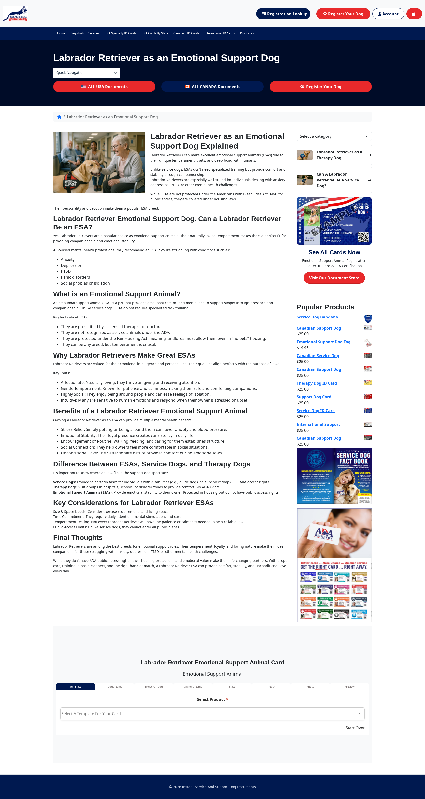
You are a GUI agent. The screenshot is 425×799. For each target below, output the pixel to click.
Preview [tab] (349, 686)
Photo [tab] (310, 686)
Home (61, 33)
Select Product (212, 699)
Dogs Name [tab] (114, 686)
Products (246, 33)
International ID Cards (219, 33)
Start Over (355, 728)
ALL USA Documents (108, 86)
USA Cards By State (154, 33)
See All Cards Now (334, 252)
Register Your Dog (345, 13)
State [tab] (232, 686)
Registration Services (85, 33)
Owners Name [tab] (193, 686)
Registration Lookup (287, 13)
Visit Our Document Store (334, 278)
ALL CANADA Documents (216, 86)
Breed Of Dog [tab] (154, 686)
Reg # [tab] (271, 686)
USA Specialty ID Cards (120, 33)
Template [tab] (75, 686)
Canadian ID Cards (186, 33)
